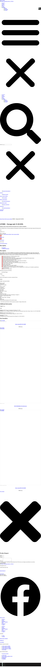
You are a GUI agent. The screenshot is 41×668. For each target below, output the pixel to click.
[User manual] (1, 239)
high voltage (4, 649)
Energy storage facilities (4, 196)
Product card (2, 237)
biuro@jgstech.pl (2, 570)
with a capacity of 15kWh (6, 647)
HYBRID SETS (2, 640)
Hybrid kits (2, 206)
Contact (3, 6)
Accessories (2, 209)
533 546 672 (2, 573)
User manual (2, 240)
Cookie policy (4, 655)
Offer (3, 3)
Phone (1, 556)
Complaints (4, 658)
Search (1, 144)
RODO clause (4, 657)
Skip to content (2, 0)
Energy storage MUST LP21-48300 (20, 324)
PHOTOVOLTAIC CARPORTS (4, 638)
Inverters (1, 192)
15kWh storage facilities (7, 234)
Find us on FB (2, 617)
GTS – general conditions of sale (7, 656)
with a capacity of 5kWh (6, 646)
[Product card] (1, 236)
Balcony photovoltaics (3, 199)
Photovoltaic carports (3, 202)
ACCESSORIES (2, 642)
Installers (3, 4)
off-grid (3, 636)
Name (1, 555)
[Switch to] (3, 7)
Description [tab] (4, 247)
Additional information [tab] (5, 248)
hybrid (3, 635)
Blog (3, 5)
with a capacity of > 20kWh (6, 648)
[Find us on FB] (20, 616)
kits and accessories (5, 653)
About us (3, 94)
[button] (20, 52)
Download (3, 623)
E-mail (1, 557)
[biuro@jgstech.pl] (1, 569)
